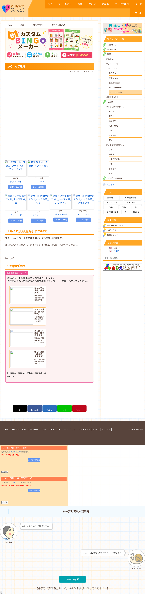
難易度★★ (113, 78)
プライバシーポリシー (50, 430)
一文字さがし (114, 159)
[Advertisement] (49, 93)
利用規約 (34, 430)
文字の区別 (113, 126)
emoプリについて (19, 430)
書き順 (111, 154)
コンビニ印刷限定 (114, 178)
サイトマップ (84, 430)
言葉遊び (112, 135)
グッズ (96, 430)
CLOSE (5, 472)
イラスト (106, 430)
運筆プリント (111, 59)
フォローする (72, 579)
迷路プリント (111, 69)
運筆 (109, 54)
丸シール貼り (112, 49)
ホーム (6, 430)
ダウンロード (16, 182)
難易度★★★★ (115, 88)
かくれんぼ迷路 (115, 92)
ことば (110, 102)
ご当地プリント (113, 45)
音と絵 (111, 111)
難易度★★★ (114, 83)
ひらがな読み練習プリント (117, 107)
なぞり (111, 150)
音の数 (111, 116)
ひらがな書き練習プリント (117, 145)
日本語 (116, 251)
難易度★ (112, 73)
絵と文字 (112, 121)
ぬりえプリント (112, 64)
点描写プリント (112, 97)
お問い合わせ (69, 430)
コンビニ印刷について (14, 452)
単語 (110, 131)
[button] (139, 257)
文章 (110, 140)
